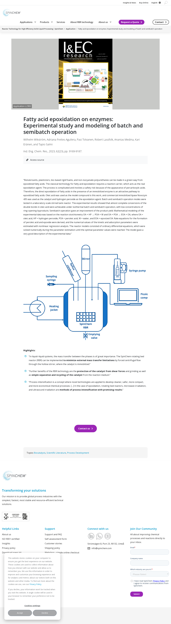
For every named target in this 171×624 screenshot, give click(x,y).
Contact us (84, 428)
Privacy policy (8, 547)
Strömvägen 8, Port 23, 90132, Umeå (106, 543)
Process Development (78, 452)
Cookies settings (32, 605)
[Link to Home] (11, 12)
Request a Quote (130, 22)
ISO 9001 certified (10, 538)
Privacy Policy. (36, 584)
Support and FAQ (53, 534)
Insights (6, 543)
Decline (45, 613)
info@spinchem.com (102, 548)
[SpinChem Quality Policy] (15, 516)
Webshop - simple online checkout (62, 552)
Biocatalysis (40, 452)
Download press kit (11, 552)
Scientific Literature (56, 452)
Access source (37, 159)
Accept (20, 613)
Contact (159, 22)
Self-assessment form (56, 538)
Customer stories (53, 543)
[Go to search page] (166, 3)
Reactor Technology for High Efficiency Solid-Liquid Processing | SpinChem (32, 29)
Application (70, 29)
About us (6, 534)
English (154, 2)
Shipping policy (52, 547)
